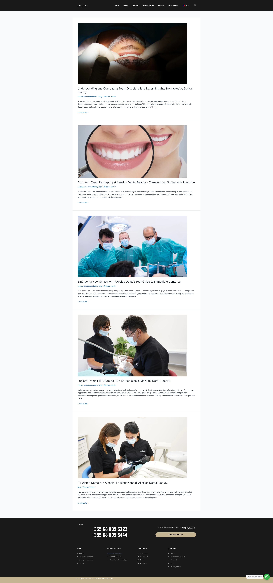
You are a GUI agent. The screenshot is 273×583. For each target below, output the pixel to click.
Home (117, 5)
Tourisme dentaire (148, 5)
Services (126, 5)
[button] (195, 5)
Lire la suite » (83, 112)
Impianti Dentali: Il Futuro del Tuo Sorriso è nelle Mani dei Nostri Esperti (124, 380)
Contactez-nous (173, 5)
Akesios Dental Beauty (104, 578)
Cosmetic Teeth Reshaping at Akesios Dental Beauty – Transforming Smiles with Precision (136, 182)
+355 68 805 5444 (109, 534)
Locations (161, 5)
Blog (100, 96)
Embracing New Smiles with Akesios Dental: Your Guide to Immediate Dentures (129, 281)
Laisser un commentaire (87, 96)
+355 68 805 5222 (109, 528)
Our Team (136, 5)
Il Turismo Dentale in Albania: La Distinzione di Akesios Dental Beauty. (123, 482)
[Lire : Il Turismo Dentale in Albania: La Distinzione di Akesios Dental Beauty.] (132, 447)
